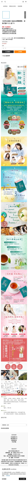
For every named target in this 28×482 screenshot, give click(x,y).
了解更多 (8, 475)
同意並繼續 (22, 479)
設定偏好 (4, 479)
